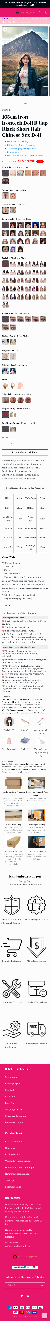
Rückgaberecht (13, 1154)
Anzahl (5, 438)
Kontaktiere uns (13, 1141)
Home (5, 18)
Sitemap (9, 1180)
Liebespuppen (12, 1083)
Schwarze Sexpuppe (16, 1116)
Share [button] (8, 605)
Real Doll (10, 1096)
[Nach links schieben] (19, 103)
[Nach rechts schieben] (31, 103)
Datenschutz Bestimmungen (20, 1167)
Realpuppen (21, 1317)
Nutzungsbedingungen (17, 1174)
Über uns (10, 1148)
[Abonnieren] (42, 1285)
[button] (3, 12)
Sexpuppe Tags (13, 1187)
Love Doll (10, 1103)
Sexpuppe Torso (13, 1109)
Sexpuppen (11, 1077)
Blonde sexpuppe (14, 1122)
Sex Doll (9, 1090)
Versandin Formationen (18, 1161)
